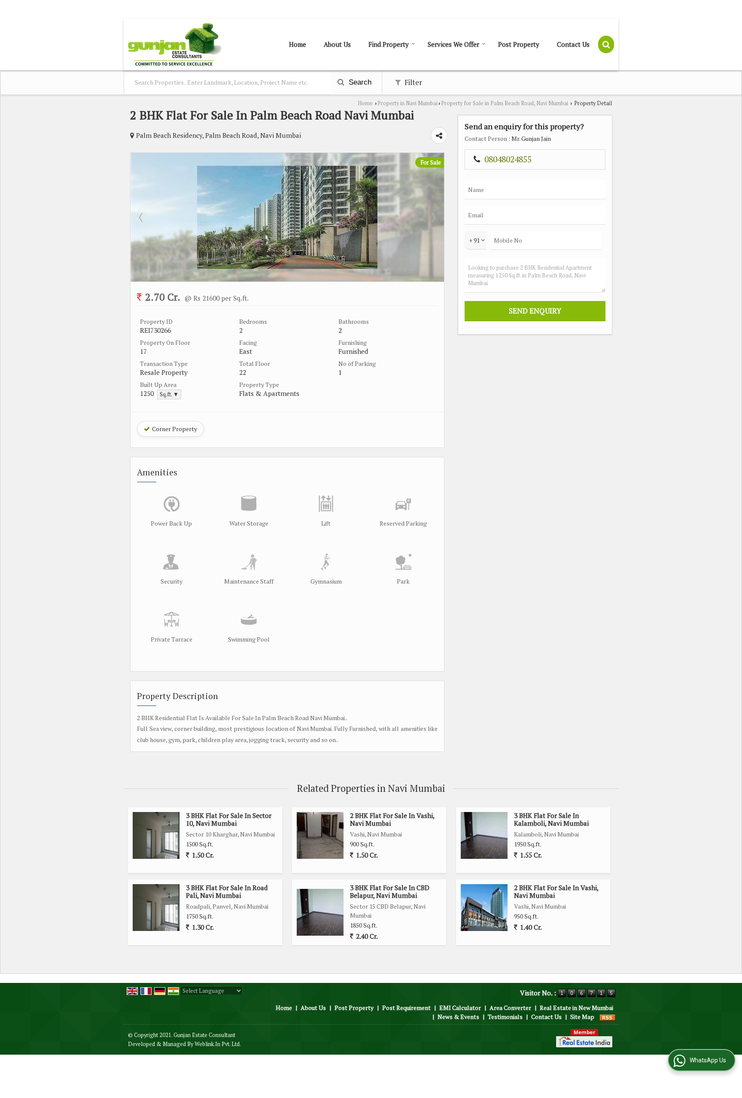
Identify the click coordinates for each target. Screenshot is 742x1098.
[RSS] (607, 1017)
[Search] (606, 44)
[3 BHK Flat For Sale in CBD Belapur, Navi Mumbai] (320, 912)
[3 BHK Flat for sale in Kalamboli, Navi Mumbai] (484, 835)
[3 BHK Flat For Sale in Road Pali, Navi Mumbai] (156, 907)
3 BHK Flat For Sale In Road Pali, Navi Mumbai (227, 891)
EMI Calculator (460, 1008)
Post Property (518, 44)
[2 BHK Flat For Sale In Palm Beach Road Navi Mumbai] (287, 266)
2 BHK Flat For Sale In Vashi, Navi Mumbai (392, 819)
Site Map (582, 1017)
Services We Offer (453, 44)
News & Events (458, 1017)
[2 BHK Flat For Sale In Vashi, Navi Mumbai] (484, 907)
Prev (142, 217)
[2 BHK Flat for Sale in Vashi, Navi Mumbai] (320, 835)
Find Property (388, 44)
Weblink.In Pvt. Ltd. (218, 1044)
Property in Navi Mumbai (407, 103)
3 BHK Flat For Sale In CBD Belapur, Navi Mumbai (389, 891)
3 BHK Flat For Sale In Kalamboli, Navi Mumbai (551, 819)
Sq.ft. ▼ (169, 394)
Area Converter (510, 1008)
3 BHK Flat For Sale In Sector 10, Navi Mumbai (228, 819)
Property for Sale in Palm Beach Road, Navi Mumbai (504, 103)
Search (359, 82)
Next (433, 217)
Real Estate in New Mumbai (576, 1008)
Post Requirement (406, 1008)
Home (297, 44)
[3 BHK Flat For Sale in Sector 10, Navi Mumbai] (156, 835)
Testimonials (505, 1017)
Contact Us (573, 44)
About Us (337, 44)
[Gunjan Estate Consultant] (175, 44)
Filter (412, 82)
